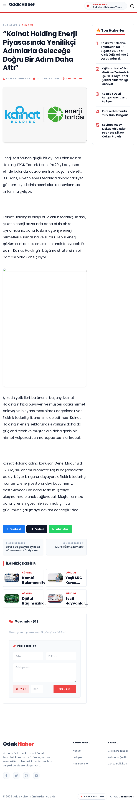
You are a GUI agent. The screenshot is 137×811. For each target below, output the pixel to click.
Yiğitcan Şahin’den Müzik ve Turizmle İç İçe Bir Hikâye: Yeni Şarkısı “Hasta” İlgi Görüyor (116, 76)
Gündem (27, 25)
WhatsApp (62, 529)
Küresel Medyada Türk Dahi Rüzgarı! (115, 113)
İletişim (77, 757)
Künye (77, 751)
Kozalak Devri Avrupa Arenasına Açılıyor (115, 97)
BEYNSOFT (127, 796)
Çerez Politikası (118, 763)
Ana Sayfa (10, 25)
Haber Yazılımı (94, 796)
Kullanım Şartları (118, 757)
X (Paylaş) (37, 529)
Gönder (64, 688)
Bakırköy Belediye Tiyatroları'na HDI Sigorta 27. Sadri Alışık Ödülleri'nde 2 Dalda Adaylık (114, 50)
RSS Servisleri (81, 763)
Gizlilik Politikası (118, 751)
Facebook (15, 529)
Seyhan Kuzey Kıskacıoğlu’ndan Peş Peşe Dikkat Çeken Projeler (114, 130)
